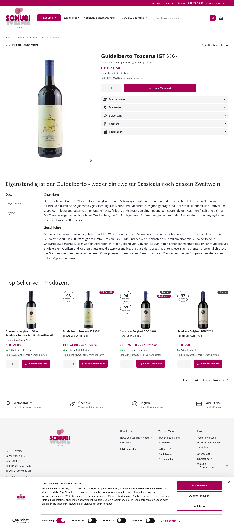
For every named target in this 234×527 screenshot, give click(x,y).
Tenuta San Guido (110, 62)
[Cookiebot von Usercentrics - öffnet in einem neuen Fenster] (21, 520)
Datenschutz (203, 453)
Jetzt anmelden (128, 449)
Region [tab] (11, 213)
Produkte (47, 18)
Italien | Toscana (144, 62)
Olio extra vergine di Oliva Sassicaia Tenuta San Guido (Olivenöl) (29, 333)
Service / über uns (133, 18)
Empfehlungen (166, 454)
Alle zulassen (199, 485)
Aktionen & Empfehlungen (100, 18)
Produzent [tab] (13, 204)
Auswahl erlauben (199, 495)
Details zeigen (168, 520)
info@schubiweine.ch (217, 2)
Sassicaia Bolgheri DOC (138, 331)
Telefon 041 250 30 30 (18, 465)
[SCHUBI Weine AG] (18, 18)
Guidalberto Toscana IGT (81, 331)
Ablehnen (199, 506)
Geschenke (70, 18)
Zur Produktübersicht (23, 45)
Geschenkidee (166, 458)
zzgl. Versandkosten (131, 77)
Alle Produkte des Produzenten (204, 380)
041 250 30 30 (195, 2)
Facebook (155, 2)
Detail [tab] (10, 194)
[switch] (92, 520)
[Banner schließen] (229, 482)
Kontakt (182, 2)
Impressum (203, 458)
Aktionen (163, 449)
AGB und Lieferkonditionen (206, 465)
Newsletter (168, 2)
